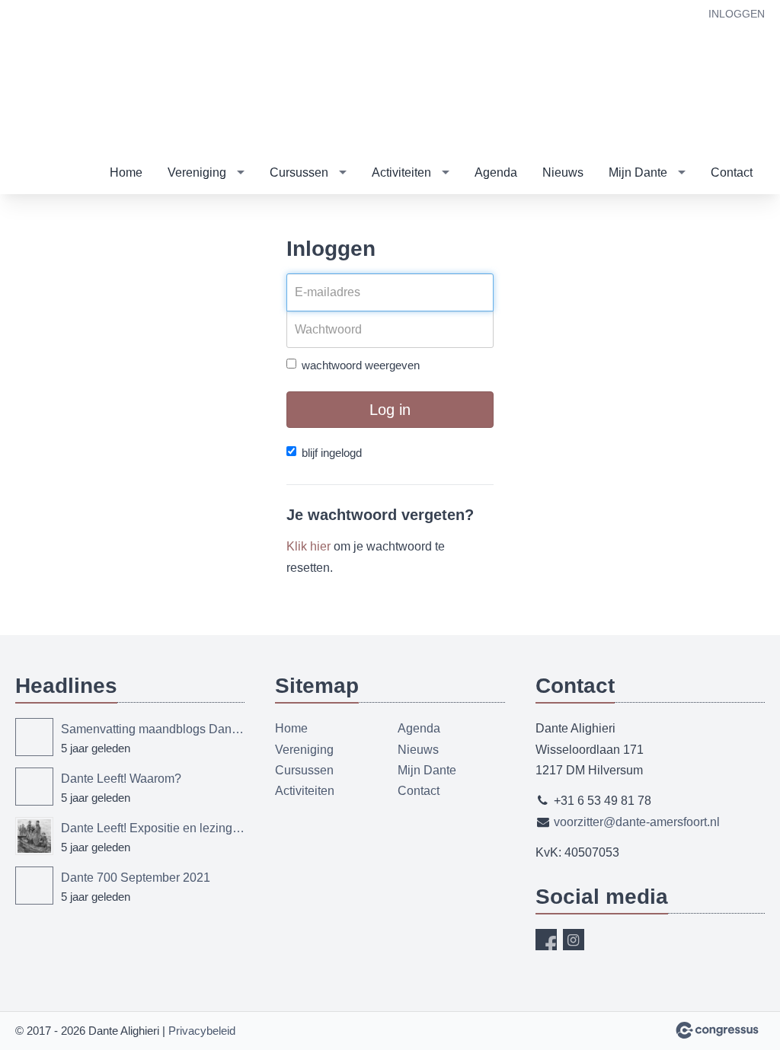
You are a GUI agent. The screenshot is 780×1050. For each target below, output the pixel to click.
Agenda (496, 172)
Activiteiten (401, 172)
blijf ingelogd (332, 452)
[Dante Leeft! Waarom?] (34, 787)
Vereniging (197, 172)
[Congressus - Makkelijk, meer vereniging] (717, 1030)
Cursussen (299, 172)
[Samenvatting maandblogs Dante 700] (34, 737)
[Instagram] (573, 939)
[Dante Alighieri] (137, 76)
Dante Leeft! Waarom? (121, 778)
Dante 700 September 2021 (135, 877)
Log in (390, 409)
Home (126, 172)
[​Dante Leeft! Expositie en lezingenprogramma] (34, 836)
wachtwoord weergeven (361, 365)
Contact (732, 172)
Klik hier (308, 546)
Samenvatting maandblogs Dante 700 (153, 729)
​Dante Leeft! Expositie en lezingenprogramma (153, 828)
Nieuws (562, 172)
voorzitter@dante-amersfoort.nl (637, 821)
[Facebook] (546, 939)
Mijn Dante (638, 172)
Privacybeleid (201, 1030)
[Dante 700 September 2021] (34, 885)
